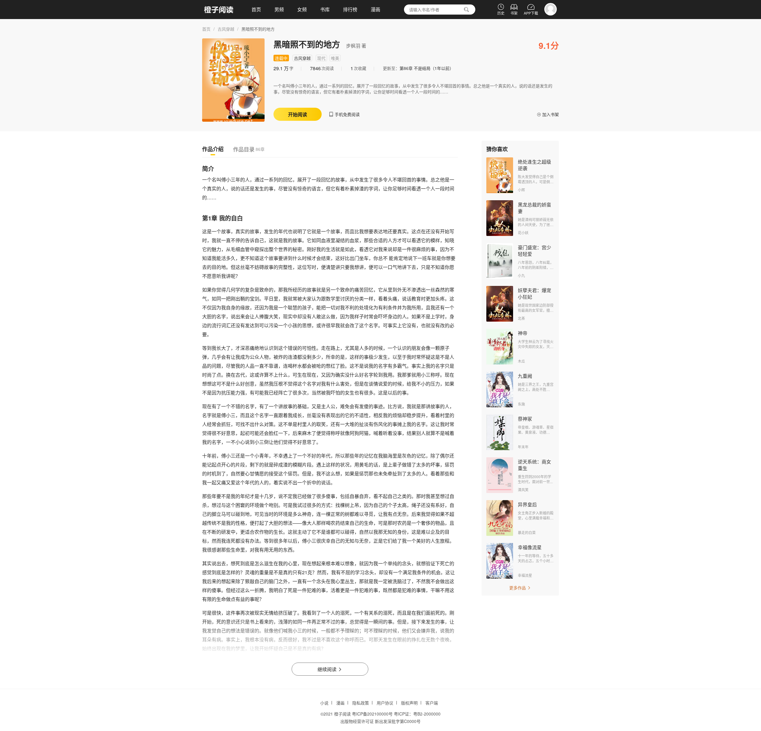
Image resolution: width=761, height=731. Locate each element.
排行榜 (350, 9)
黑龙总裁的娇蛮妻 (534, 208)
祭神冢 (525, 418)
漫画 (375, 9)
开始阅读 (297, 114)
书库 (325, 9)
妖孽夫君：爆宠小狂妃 (534, 293)
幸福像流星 (530, 547)
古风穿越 (226, 29)
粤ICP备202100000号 (372, 714)
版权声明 (409, 703)
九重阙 (525, 375)
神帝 (522, 333)
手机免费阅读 (344, 114)
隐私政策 (360, 703)
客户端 (431, 703)
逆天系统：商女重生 (534, 465)
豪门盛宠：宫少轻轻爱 (534, 250)
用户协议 (385, 703)
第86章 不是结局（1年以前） (427, 68)
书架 (514, 9)
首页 (256, 9)
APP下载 (531, 9)
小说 (324, 703)
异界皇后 (527, 504)
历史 (500, 9)
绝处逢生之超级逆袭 (534, 165)
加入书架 (548, 114)
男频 (279, 9)
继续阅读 (329, 669)
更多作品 (520, 588)
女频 (302, 9)
